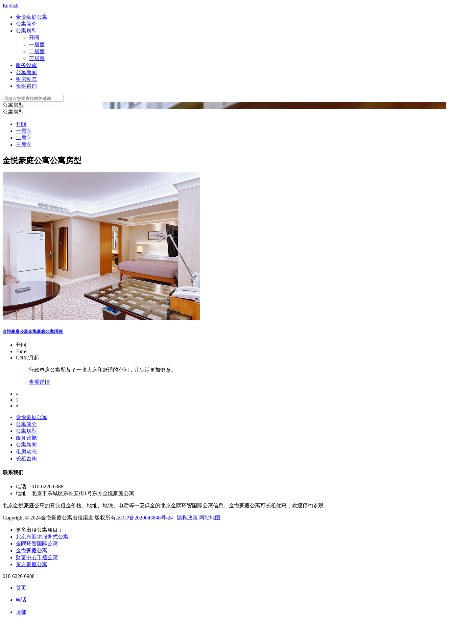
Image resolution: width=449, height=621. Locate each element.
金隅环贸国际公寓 (37, 543)
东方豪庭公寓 (31, 564)
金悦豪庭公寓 (31, 17)
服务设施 (26, 65)
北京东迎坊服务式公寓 (42, 537)
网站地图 (209, 517)
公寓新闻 (26, 72)
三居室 (37, 58)
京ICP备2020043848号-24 (144, 517)
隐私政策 (187, 517)
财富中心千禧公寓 (37, 557)
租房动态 (26, 79)
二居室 (37, 51)
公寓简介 (26, 24)
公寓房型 (26, 31)
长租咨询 (26, 86)
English (10, 5)
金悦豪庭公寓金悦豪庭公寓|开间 (33, 331)
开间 (34, 37)
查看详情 (39, 382)
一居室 (37, 44)
